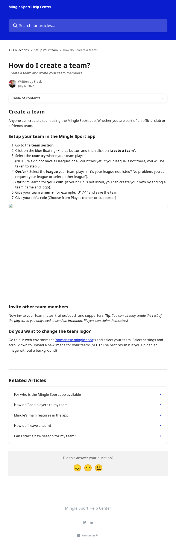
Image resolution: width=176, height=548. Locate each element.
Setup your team (46, 50)
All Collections (19, 50)
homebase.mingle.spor (74, 339)
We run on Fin (90, 535)
